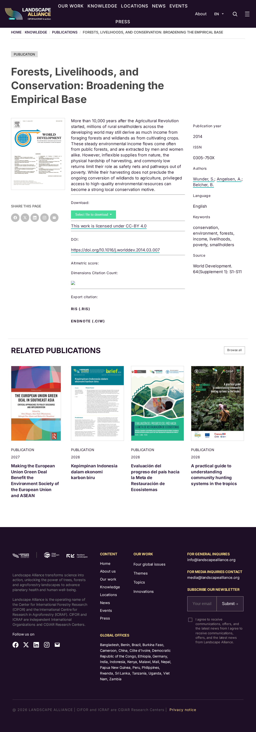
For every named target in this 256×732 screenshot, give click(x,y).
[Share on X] (25, 217)
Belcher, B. (203, 184)
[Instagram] (44, 217)
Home (105, 563)
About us (108, 571)
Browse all (234, 350)
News (105, 603)
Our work (108, 579)
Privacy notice (183, 710)
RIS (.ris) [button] (81, 309)
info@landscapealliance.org (211, 560)
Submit (229, 604)
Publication (24, 54)
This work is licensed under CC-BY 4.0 (108, 225)
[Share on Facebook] (15, 217)
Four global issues (149, 564)
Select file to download (92, 214)
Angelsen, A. (229, 178)
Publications (65, 32)
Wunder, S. (203, 178)
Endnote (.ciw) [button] (88, 321)
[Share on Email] (54, 217)
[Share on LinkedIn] (34, 217)
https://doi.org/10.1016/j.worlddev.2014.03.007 (115, 249)
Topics (139, 582)
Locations (108, 595)
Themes (141, 573)
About (200, 13)
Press (105, 618)
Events (106, 610)
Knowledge (36, 32)
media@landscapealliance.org (213, 577)
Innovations (144, 591)
